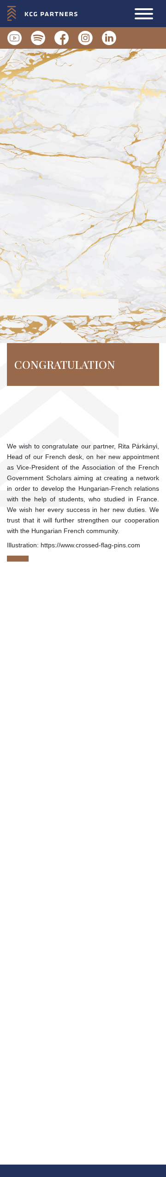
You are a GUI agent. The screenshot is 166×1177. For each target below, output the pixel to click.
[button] (144, 13)
